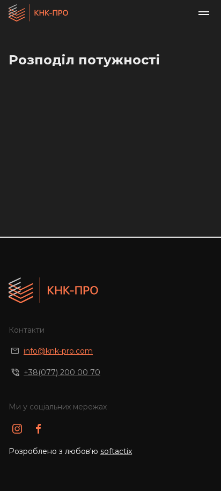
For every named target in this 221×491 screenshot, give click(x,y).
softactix (116, 451)
